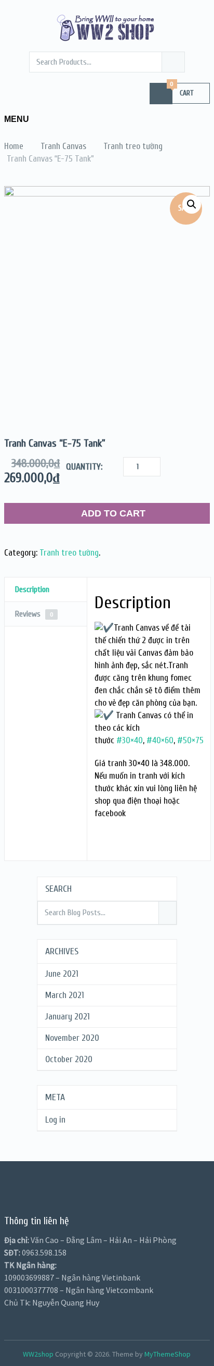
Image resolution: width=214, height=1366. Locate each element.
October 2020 (68, 1059)
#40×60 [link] (159, 740)
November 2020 (72, 1038)
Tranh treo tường (69, 553)
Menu (16, 119)
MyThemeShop (167, 1354)
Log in (55, 1120)
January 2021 (67, 1017)
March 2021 (64, 995)
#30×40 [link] (129, 740)
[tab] (46, 589)
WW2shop (38, 1354)
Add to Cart (113, 513)
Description (32, 589)
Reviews (34, 614)
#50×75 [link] (190, 740)
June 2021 (61, 974)
